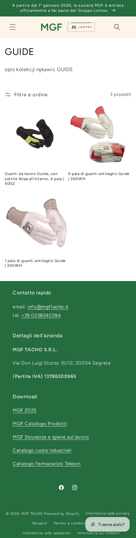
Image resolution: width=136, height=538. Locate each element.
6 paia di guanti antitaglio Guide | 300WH (99, 176)
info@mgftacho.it (48, 307)
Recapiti (39, 523)
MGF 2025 (25, 410)
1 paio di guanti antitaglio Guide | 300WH (35, 263)
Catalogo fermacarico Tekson (46, 464)
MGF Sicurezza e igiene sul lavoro (51, 437)
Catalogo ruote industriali (42, 450)
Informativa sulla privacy (108, 513)
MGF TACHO (32, 514)
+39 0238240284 (41, 315)
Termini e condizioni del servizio (81, 523)
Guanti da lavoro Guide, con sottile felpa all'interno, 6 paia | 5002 (34, 178)
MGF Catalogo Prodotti (40, 424)
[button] (13, 27)
